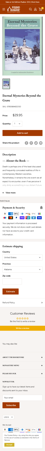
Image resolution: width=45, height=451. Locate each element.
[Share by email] (40, 143)
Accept (9, 445)
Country (6, 252)
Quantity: (6, 123)
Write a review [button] (22, 328)
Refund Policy (8, 302)
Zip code (6, 276)
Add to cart (22, 133)
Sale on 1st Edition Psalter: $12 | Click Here (22, 2)
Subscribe (11, 405)
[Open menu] (3, 9)
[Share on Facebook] (26, 143)
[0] (40, 9)
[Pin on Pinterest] (31, 143)
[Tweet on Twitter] (36, 143)
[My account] (35, 9)
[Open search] (30, 9)
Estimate (10, 291)
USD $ (6, 417)
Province (6, 264)
